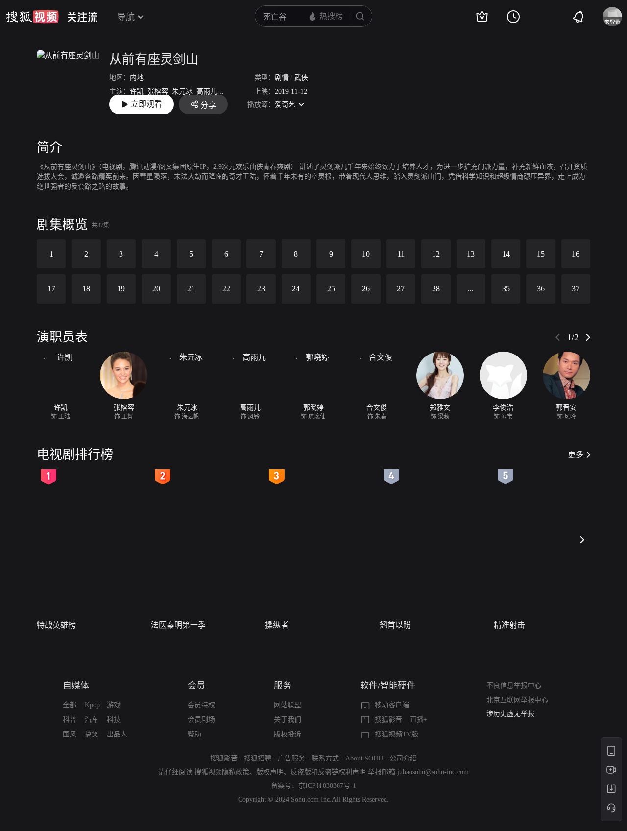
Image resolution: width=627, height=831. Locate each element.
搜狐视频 (32, 16)
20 (156, 289)
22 (226, 289)
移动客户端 (392, 705)
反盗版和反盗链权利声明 (328, 772)
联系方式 (325, 758)
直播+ (419, 719)
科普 (69, 719)
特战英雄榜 (56, 625)
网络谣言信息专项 (513, 717)
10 (366, 254)
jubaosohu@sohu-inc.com (433, 772)
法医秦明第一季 (178, 625)
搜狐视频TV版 (396, 734)
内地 (137, 77)
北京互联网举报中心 (517, 700)
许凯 (137, 91)
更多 (575, 455)
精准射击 (509, 625)
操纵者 (277, 625)
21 (191, 289)
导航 (126, 17)
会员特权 (201, 705)
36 (541, 289)
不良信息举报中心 (513, 685)
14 (506, 254)
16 (575, 254)
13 (471, 254)
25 (331, 289)
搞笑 (91, 734)
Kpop (92, 705)
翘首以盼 (395, 625)
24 (296, 289)
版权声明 (270, 772)
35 (506, 289)
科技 (114, 719)
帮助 (194, 734)
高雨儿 (206, 91)
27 (401, 289)
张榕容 (157, 91)
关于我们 (287, 719)
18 (86, 289)
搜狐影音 (388, 719)
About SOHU (364, 758)
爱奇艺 (285, 104)
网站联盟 (287, 705)
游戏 (114, 705)
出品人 (117, 734)
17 (51, 289)
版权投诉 (287, 734)
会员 (196, 685)
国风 (69, 734)
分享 (208, 105)
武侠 (301, 77)
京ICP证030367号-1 (327, 785)
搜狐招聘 (257, 758)
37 (575, 289)
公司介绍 (403, 758)
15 (541, 254)
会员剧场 (201, 719)
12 (436, 254)
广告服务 (291, 758)
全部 (69, 705)
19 (121, 289)
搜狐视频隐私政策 (221, 772)
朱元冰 (182, 91)
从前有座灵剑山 (153, 59)
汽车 (91, 719)
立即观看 (146, 104)
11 (401, 254)
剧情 (282, 77)
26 (366, 289)
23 (261, 289)
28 (436, 289)
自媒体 (76, 685)
